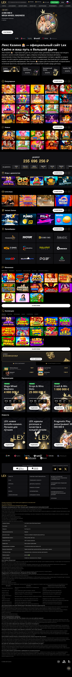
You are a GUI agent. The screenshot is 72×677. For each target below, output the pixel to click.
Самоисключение (13, 494)
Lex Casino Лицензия (7, 504)
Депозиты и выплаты (35, 483)
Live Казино (12, 6)
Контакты (10, 483)
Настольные (42, 6)
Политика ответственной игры (37, 476)
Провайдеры (53, 6)
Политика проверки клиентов (58, 488)
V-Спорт (68, 6)
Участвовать (7, 32)
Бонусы (10, 491)
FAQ (9, 487)
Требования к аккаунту (35, 480)
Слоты (4, 6)
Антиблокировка (34, 491)
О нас (9, 480)
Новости (10, 476)
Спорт (61, 6)
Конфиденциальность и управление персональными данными (58, 493)
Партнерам (53, 498)
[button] (70, 71)
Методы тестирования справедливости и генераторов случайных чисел (59, 478)
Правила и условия (35, 487)
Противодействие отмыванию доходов (59, 483)
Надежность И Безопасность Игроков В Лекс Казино (14, 505)
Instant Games (23, 6)
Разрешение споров (35, 494)
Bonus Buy (33, 6)
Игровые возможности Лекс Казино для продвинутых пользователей (18, 502)
